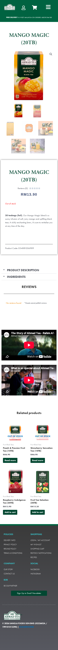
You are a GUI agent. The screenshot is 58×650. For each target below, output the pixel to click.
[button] (48, 7)
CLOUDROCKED (26, 627)
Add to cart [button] (10, 512)
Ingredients (16, 277)
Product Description (23, 270)
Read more (10, 460)
